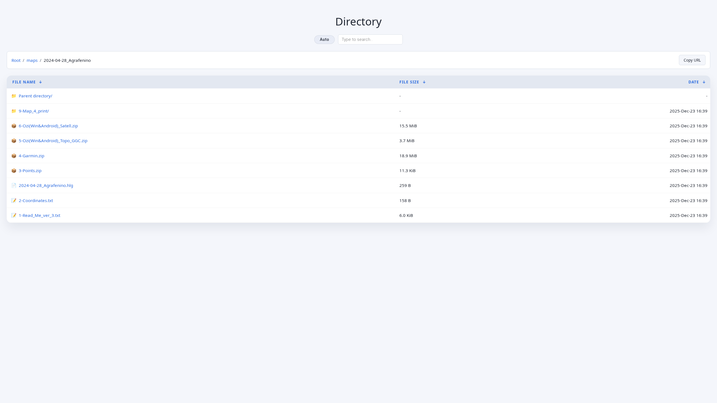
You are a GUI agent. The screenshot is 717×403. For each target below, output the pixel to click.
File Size (409, 82)
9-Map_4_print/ (34, 111)
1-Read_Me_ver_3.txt (39, 215)
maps (32, 60)
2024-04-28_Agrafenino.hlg (46, 185)
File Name (24, 82)
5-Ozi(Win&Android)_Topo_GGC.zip (53, 140)
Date (693, 82)
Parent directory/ (35, 96)
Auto (324, 39)
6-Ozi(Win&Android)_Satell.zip (48, 125)
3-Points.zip (30, 170)
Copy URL (692, 60)
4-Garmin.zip (31, 155)
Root (15, 60)
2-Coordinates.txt (36, 200)
